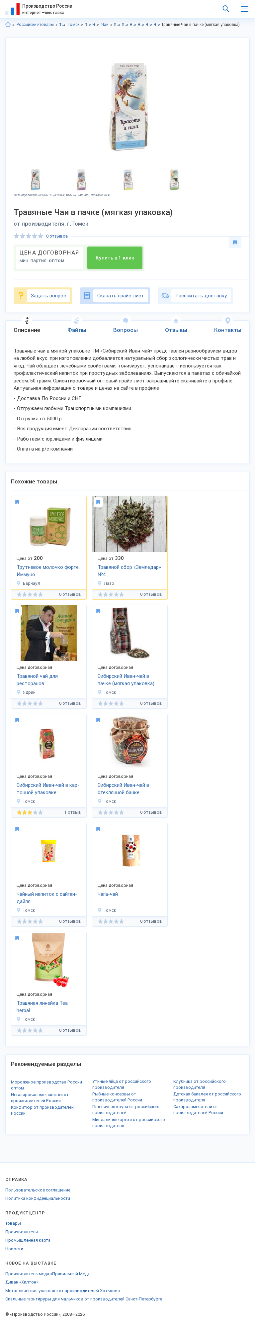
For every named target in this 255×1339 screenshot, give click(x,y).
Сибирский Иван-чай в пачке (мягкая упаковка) (126, 680)
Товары (13, 1223)
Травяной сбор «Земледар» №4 (129, 571)
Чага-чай (108, 894)
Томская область (62, 24)
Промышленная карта (27, 1240)
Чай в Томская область (148, 24)
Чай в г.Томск (156, 24)
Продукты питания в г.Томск (125, 24)
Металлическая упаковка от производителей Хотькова (62, 1290)
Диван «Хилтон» (21, 1282)
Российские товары (35, 24)
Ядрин (29, 692)
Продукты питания (87, 24)
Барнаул (31, 583)
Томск (73, 24)
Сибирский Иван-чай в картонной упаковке (48, 789)
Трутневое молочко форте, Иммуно (48, 571)
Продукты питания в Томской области (117, 24)
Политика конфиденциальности (37, 1198)
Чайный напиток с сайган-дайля (47, 898)
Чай (105, 24)
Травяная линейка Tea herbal (42, 1007)
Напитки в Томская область (132, 24)
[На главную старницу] (8, 24)
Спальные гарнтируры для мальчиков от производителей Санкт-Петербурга (83, 1298)
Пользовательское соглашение (37, 1189)
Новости (14, 1248)
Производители (21, 1231)
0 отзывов (57, 236)
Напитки (95, 24)
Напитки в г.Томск (140, 24)
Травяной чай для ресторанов (37, 680)
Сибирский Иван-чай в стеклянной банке (123, 789)
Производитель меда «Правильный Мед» (47, 1273)
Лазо (109, 583)
